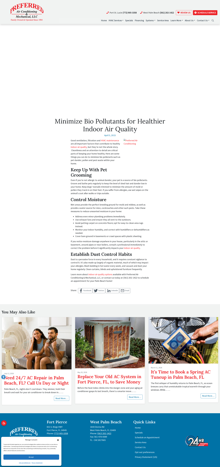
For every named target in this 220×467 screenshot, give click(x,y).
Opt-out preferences (24, 463)
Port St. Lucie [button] (123, 12)
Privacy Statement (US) (146, 457)
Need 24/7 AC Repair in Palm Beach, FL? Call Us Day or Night (36, 380)
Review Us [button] (185, 12)
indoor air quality (79, 147)
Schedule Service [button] (206, 12)
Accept (31, 457)
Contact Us (140, 447)
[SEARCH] (213, 19)
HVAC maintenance (110, 140)
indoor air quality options (100, 274)
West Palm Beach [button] (158, 12)
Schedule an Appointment (147, 437)
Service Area (140, 442)
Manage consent (4, 423)
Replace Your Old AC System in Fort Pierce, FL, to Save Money (109, 379)
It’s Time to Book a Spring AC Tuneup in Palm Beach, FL (180, 374)
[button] (58, 440)
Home (138, 427)
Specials (139, 432)
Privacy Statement (37, 463)
